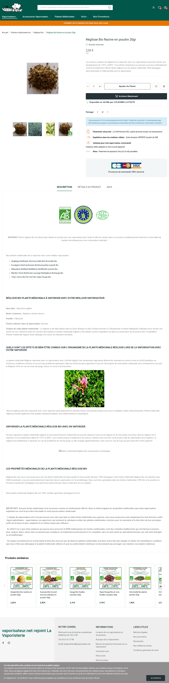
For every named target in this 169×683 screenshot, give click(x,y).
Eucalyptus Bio (17, 265)
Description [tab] (64, 187)
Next (77, 79)
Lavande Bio (53, 265)
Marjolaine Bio (17, 269)
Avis (109, 187)
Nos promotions (140, 637)
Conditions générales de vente (146, 650)
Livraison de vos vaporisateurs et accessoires (109, 633)
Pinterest (107, 112)
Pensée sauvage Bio (35, 273)
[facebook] (3, 643)
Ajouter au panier (127, 86)
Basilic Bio (27, 261)
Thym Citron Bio (18, 277)
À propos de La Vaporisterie (107, 639)
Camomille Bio (38, 261)
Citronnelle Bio (50, 261)
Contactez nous (102, 651)
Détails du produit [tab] (89, 187)
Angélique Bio (17, 261)
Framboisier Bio (31, 265)
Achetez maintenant (128, 96)
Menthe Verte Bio (18, 273)
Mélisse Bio (36, 269)
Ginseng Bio (43, 265)
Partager (97, 112)
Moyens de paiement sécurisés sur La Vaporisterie (111, 645)
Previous (8, 79)
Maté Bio (27, 269)
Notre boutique (102, 660)
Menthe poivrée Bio (49, 269)
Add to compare (164, 86)
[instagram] (9, 643)
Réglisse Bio (49, 273)
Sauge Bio (59, 273)
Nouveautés (138, 641)
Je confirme (156, 678)
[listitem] (21, 585)
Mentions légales (140, 632)
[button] (4, 585)
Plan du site (100, 656)
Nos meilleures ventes (142, 646)
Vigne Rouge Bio (44, 277)
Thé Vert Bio (30, 277)
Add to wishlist (156, 86)
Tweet (102, 112)
